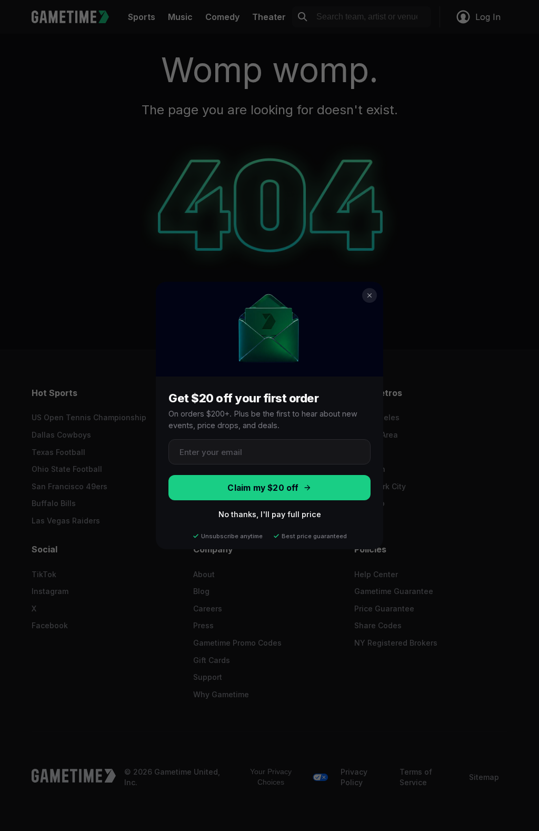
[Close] (369, 295)
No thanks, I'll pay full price (269, 514)
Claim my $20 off (262, 488)
